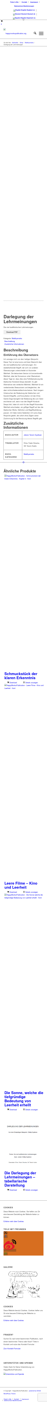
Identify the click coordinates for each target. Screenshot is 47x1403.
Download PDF (12, 332)
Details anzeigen (31, 682)
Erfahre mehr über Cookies (14, 1221)
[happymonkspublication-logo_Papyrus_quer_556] (20, 33)
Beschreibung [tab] (9, 341)
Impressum (34, 2)
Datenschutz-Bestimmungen (24, 6)
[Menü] (39, 33)
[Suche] (33, 33)
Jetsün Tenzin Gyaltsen (33, 435)
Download (13, 682)
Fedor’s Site (14, 2)
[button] (6, 1233)
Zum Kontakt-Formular (12, 1348)
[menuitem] (14, 2)
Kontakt (24, 2)
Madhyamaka (17, 338)
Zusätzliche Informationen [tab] (14, 344)
